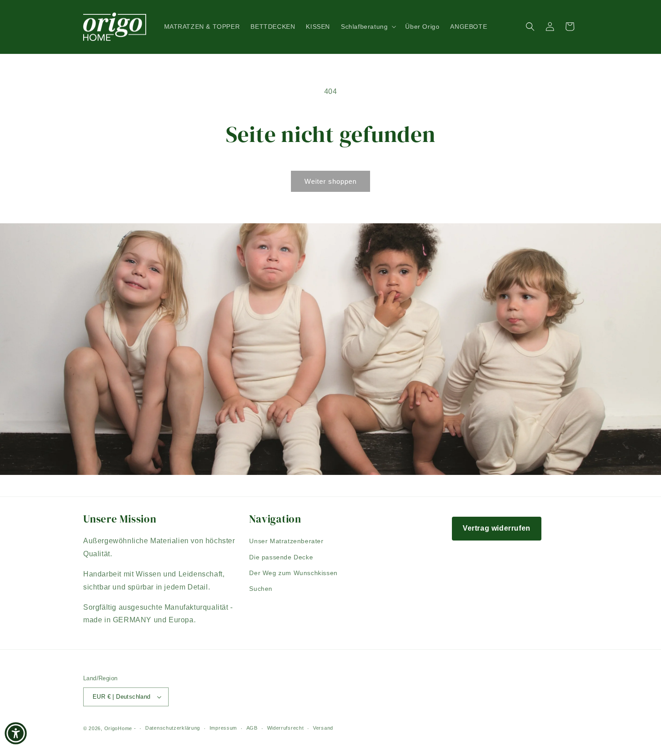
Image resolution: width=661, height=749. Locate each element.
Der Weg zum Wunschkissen (293, 572)
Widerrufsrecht (285, 728)
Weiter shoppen (330, 181)
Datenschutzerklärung (172, 728)
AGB (252, 728)
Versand (323, 728)
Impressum (223, 728)
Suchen (260, 588)
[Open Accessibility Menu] (15, 733)
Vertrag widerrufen (497, 528)
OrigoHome (118, 728)
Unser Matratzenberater (286, 541)
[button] (367, 26)
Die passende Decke (281, 557)
